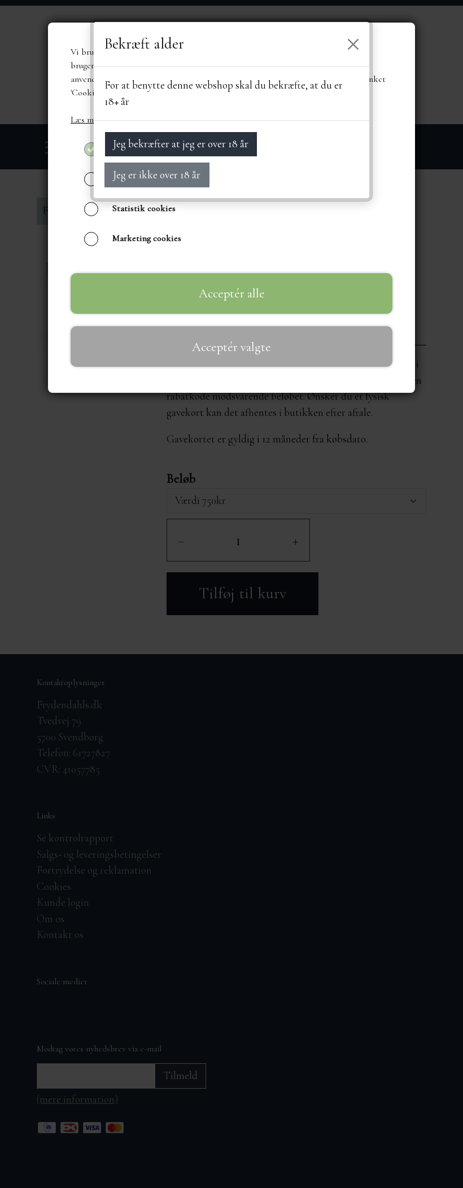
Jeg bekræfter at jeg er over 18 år (180, 143)
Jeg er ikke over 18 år (156, 174)
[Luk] (353, 44)
